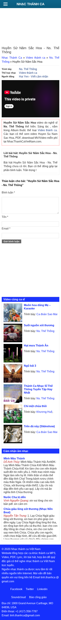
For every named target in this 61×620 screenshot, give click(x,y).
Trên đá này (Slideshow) (39, 426)
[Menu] (5, 4)
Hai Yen (24, 76)
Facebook (16, 589)
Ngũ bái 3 (30, 365)
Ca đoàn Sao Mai (46, 314)
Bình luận (8, 192)
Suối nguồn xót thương (39, 325)
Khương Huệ (44, 411)
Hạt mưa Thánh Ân (36, 345)
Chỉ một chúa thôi (35, 406)
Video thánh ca (35, 57)
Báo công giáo (38, 597)
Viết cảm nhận (39, 76)
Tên (5, 216)
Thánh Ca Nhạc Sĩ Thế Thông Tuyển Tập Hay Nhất (38, 389)
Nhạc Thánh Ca (30, 4)
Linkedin (42, 589)
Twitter (30, 589)
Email (6, 228)
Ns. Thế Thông (28, 69)
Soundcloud (18, 597)
